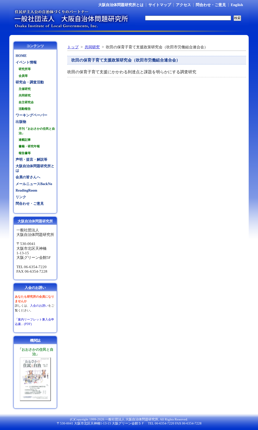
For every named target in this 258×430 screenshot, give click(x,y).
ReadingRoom (26, 190)
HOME (21, 56)
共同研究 (92, 47)
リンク (21, 197)
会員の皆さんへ (28, 177)
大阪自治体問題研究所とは (121, 5)
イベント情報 (26, 62)
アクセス (183, 5)
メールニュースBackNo (34, 184)
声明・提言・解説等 (31, 159)
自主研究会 (26, 102)
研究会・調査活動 (30, 82)
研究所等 (25, 69)
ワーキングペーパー (31, 115)
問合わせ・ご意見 (211, 5)
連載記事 (25, 139)
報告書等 (25, 153)
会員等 (23, 76)
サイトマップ (159, 5)
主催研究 (25, 89)
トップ (73, 47)
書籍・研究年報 (29, 146)
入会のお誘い (39, 305)
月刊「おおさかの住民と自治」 (37, 131)
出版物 (21, 122)
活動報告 (25, 109)
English (237, 5)
